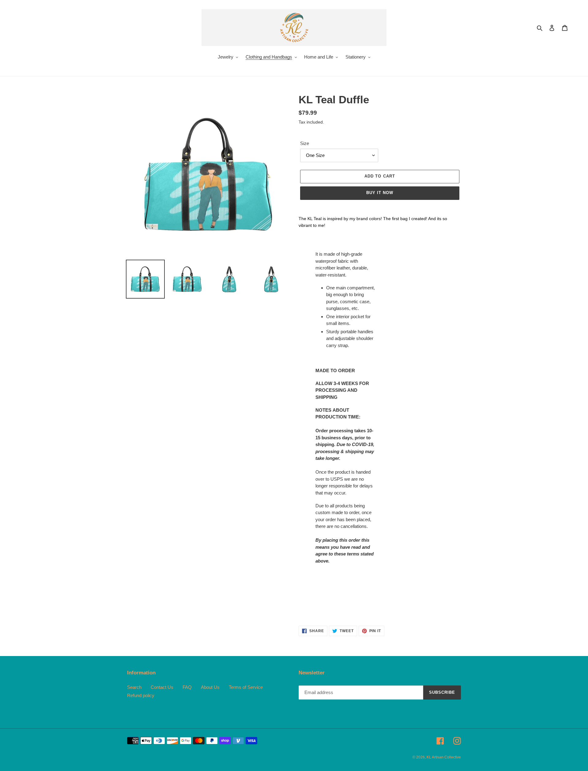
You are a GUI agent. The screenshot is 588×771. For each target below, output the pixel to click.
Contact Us (162, 687)
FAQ (187, 687)
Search (134, 687)
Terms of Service (246, 687)
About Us (210, 687)
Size (304, 143)
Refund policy (140, 695)
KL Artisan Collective (444, 757)
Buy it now (379, 192)
